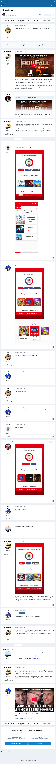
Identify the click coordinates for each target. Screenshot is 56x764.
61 (26, 20)
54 (8, 20)
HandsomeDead (12, 14)
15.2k (8, 274)
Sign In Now (39, 743)
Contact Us (28, 760)
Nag (8, 25)
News (14, 15)
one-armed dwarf (8, 524)
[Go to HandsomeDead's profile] (3, 14)
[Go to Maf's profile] (8, 268)
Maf (8, 263)
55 (11, 20)
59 (21, 20)
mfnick (8, 143)
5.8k (9, 154)
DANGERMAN (8, 94)
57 (16, 20)
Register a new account (16, 743)
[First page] (3, 20)
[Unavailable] (29, 174)
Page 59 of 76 (46, 20)
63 (31, 20)
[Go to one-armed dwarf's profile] (8, 529)
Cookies (34, 760)
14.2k (8, 535)
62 (28, 20)
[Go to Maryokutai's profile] (8, 56)
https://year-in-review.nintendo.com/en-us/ (24, 147)
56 (13, 20)
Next (37, 20)
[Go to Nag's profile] (8, 30)
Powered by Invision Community (28, 762)
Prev (6, 20)
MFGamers (5, 2)
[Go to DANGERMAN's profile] (8, 99)
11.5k (9, 453)
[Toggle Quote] (16, 97)
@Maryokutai (22, 613)
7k (8, 63)
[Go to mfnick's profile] (8, 148)
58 (18, 20)
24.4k (8, 105)
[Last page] (40, 20)
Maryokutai (7, 51)
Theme (22, 760)
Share (41, 14)
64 (34, 20)
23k (8, 37)
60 (23, 20)
